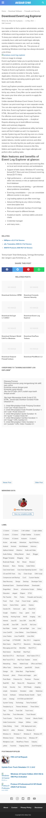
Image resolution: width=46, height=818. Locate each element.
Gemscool (16, 609)
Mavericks (27, 644)
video (35, 722)
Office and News (36, 664)
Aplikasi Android (8, 550)
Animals (13, 546)
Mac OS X (27, 640)
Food (17, 601)
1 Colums (15, 531)
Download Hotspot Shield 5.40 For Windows (11, 337)
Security (12, 687)
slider (31, 691)
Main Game (6, 644)
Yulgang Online (24, 746)
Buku (13, 566)
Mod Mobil (17, 652)
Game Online (14, 605)
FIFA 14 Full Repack (19, 757)
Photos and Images (24, 675)
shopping (37, 687)
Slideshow (39, 691)
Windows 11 (7, 734)
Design (18, 581)
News (15, 664)
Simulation (13, 691)
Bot (18, 562)
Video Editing (7, 726)
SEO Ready (27, 687)
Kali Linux (33, 624)
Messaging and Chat (9, 648)
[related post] (12, 286)
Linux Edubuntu (31, 632)
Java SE (24, 624)
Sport (39, 695)
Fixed (5, 601)
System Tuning (8, 703)
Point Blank (6, 679)
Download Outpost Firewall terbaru (9, 358)
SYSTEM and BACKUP (25, 699)
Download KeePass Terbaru (31, 337)
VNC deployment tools (28, 726)
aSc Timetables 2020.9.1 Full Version (18, 244)
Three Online (34, 706)
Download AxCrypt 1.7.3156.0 (9, 317)
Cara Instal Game (8, 570)
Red (13, 683)
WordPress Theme (23, 742)
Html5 (25, 617)
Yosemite (13, 746)
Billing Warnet (19, 554)
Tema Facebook (31, 703)
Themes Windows (21, 706)
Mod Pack (26, 652)
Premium (28, 679)
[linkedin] (28, 799)
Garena (31, 605)
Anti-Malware (23, 546)
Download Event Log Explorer (32, 317)
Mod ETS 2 (32, 648)
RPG (39, 683)
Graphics (13, 613)
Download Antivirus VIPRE (12, 295)
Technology (19, 703)
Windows (21, 730)
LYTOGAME (17, 640)
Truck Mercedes (18, 714)
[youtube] (34, 799)
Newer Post (7, 482)
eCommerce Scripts (27, 589)
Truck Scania (7, 718)
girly (24, 609)
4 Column (15, 538)
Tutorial (27, 718)
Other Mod (19, 671)
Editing (39, 589)
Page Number (30, 671)
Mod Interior (7, 652)
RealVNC (6, 683)
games (23, 605)
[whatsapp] (39, 269)
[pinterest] (28, 269)
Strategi (11, 699)
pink (35, 675)
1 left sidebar (25, 531)
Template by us (8, 706)
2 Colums (15, 534)
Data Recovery (8, 581)
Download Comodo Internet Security (31, 296)
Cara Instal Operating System (27, 570)
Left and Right (24, 628)
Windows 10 (30, 730)
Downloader (36, 585)
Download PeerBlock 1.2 (33, 357)
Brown (24, 562)
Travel (11, 710)
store (4, 699)
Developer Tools (36, 581)
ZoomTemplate (36, 746)
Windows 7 (17, 734)
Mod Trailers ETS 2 (33, 656)
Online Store (18, 667)
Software (13, 695)
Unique (20, 722)
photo (13, 675)
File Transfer (7, 597)
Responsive (31, 683)
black (28, 554)
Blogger (35, 554)
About (5, 807)
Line (33, 628)
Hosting (5, 617)
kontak (15, 628)
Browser (32, 562)
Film (15, 597)
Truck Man (6, 714)
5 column (33, 538)
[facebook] (7, 269)
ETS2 (30, 593)
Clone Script (28, 574)
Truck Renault (31, 714)
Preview (36, 679)
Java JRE (32, 620)
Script (5, 687)
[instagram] (17, 799)
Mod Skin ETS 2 (8, 656)
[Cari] (43, 3)
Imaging (32, 617)
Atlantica (19, 550)
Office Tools (7, 667)
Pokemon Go (18, 679)
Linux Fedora (7, 636)
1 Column (6, 531)
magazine (36, 640)
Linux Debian (19, 632)
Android (5, 546)
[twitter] (17, 269)
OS (12, 671)
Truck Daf (19, 710)
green (27, 613)
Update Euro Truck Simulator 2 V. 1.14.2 (18, 767)
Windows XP (33, 738)
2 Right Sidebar (26, 534)
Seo (19, 687)
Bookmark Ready (8, 562)
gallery (35, 601)
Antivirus (33, 546)
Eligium (22, 593)
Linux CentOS (7, 632)
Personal (6, 675)
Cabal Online (30, 566)
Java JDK (23, 620)
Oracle (37, 667)
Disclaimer (39, 807)
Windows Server (8, 738)
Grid (33, 613)
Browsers (6, 566)
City (19, 574)
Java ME (6, 624)
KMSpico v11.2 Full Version (14, 240)
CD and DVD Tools (9, 574)
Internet (5, 620)
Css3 (24, 577)
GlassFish (32, 609)
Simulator (23, 691)
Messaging (37, 644)
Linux (39, 628)
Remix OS (21, 683)
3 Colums (6, 538)
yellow (5, 746)
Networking (6, 664)
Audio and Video (30, 550)
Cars (41, 570)
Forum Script (26, 601)
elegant (15, 593)
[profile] (23, 507)
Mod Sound (20, 656)
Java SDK (15, 624)
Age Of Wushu (34, 542)
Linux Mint (30, 636)
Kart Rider (6, 628)
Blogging (20, 558)
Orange (5, 671)
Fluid (11, 601)
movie (35, 660)
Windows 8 (27, 734)
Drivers (16, 589)
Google (5, 613)
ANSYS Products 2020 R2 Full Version (18, 248)
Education (6, 593)
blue (27, 558)
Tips (4, 710)
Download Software (23, 585)
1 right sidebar (37, 531)
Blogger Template (8, 558)
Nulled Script (24, 664)
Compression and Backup (11, 577)
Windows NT (38, 734)
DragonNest (7, 589)
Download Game (8, 585)
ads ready (13, 542)
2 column (6, 534)
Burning (20, 566)
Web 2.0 (5, 730)
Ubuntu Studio (37, 718)
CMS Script (38, 574)
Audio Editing (7, 554)
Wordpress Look (8, 742)
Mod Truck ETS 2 (9, 660)
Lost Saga (6, 640)
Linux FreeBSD (19, 636)
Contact (14, 807)
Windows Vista (21, 738)
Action (5, 542)
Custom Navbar (34, 577)
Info (39, 617)
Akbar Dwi (23, 3)
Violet (16, 726)
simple (5, 691)
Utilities (28, 722)
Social (5, 695)
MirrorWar (22, 648)
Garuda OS (6, 609)
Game (5, 605)
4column (24, 538)
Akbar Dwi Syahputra (16, 21)
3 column (37, 534)
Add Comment (6, 23)
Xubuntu (34, 742)
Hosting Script (15, 617)
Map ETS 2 (17, 644)
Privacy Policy (26, 807)
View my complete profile (23, 514)
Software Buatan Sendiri (26, 695)
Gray (21, 613)
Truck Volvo (18, 718)
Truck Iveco (29, 710)
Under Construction (9, 722)
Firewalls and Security (34, 597)
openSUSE (28, 667)
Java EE (14, 620)
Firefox (22, 597)
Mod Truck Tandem (24, 660)
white (13, 730)
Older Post (39, 482)
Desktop (25, 581)
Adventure (23, 542)
